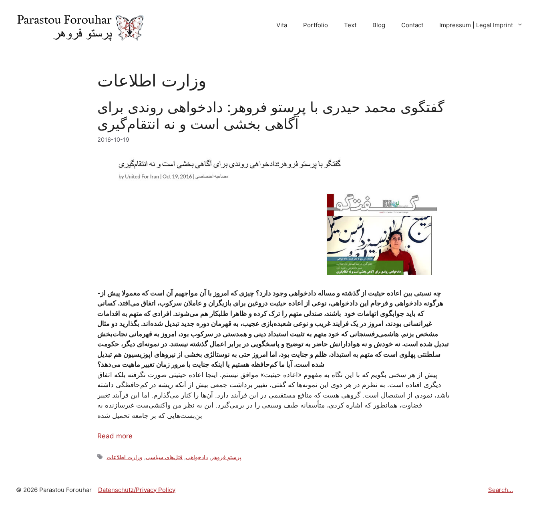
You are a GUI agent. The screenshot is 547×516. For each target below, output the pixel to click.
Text (350, 25)
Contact (412, 25)
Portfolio (315, 25)
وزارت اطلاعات (125, 457)
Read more (115, 436)
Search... (500, 490)
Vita (281, 25)
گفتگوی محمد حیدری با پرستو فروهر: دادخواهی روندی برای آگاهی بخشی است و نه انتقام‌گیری (270, 115)
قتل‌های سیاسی (164, 457)
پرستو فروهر (226, 457)
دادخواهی (197, 457)
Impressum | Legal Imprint (476, 25)
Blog (378, 25)
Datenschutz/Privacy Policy (136, 490)
